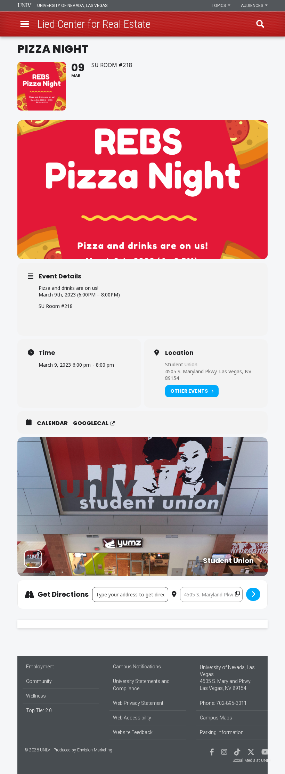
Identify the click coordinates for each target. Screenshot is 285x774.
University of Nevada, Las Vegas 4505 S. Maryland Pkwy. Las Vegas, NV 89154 (227, 678)
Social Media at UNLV (252, 760)
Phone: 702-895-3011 (223, 703)
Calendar (52, 423)
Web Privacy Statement (138, 703)
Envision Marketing (94, 750)
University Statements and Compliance (141, 684)
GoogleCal (90, 423)
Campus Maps (216, 717)
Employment (40, 666)
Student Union (181, 364)
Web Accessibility (132, 717)
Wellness (36, 696)
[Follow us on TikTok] (237, 753)
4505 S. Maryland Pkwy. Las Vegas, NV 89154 (208, 375)
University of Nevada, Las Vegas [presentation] (72, 5)
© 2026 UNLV (37, 750)
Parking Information (222, 732)
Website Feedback (133, 732)
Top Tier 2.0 (39, 710)
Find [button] (260, 23)
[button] (24, 23)
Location (179, 353)
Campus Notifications (137, 666)
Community (39, 681)
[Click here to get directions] (253, 594)
